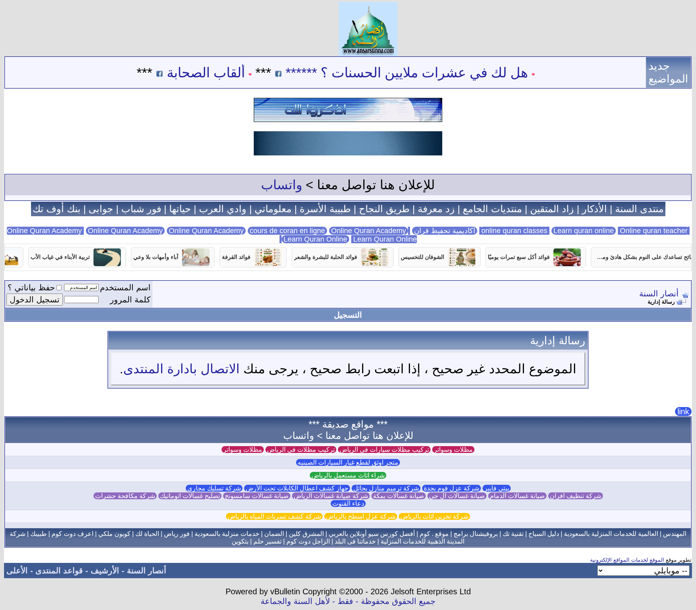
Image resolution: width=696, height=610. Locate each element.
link (683, 411)
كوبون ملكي (114, 533)
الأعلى (17, 570)
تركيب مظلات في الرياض (300, 449)
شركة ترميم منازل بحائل (386, 488)
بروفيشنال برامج (476, 533)
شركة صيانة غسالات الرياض (331, 495)
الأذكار (594, 208)
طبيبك (38, 533)
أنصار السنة (659, 293)
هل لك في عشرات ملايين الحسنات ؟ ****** (425, 72)
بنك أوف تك (57, 208)
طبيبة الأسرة (325, 208)
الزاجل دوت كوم (308, 541)
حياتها (180, 208)
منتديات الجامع (492, 208)
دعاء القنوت (348, 503)
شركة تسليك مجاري (214, 488)
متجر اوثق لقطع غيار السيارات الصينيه (348, 462)
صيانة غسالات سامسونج (256, 495)
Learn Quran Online (315, 239)
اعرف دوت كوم (72, 533)
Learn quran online (583, 231)
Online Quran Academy (125, 231)
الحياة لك (147, 533)
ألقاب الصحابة (224, 72)
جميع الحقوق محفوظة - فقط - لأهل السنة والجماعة (348, 601)
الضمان (274, 533)
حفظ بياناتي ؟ (31, 287)
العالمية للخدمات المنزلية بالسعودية (611, 533)
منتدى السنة (639, 208)
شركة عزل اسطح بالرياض (360, 516)
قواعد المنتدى (59, 570)
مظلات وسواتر (453, 449)
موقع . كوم (434, 533)
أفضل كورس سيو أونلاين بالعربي (372, 533)
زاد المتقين (552, 208)
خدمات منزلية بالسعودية (227, 533)
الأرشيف (105, 570)
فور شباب (141, 208)
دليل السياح (543, 533)
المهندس (674, 533)
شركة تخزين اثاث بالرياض (434, 516)
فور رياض (177, 533)
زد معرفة (436, 208)
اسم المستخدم (125, 287)
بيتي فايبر (497, 488)
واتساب (281, 185)
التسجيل (348, 314)
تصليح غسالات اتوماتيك (190, 495)
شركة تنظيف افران (575, 495)
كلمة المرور (130, 299)
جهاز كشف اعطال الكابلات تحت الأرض (297, 488)
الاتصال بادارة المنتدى (181, 369)
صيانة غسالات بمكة (398, 495)
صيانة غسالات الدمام (517, 495)
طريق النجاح (384, 208)
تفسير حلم (267, 541)
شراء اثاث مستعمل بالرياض (348, 475)
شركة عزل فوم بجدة (451, 488)
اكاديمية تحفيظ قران (444, 231)
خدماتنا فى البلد (355, 541)
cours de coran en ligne (287, 231)
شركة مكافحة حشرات (125, 495)
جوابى (101, 208)
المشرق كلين (306, 533)
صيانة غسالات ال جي (457, 495)
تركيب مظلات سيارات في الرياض (384, 449)
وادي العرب (222, 208)
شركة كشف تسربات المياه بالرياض (274, 516)
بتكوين (240, 541)
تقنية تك (513, 533)
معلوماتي (273, 208)
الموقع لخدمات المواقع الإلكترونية (627, 560)
